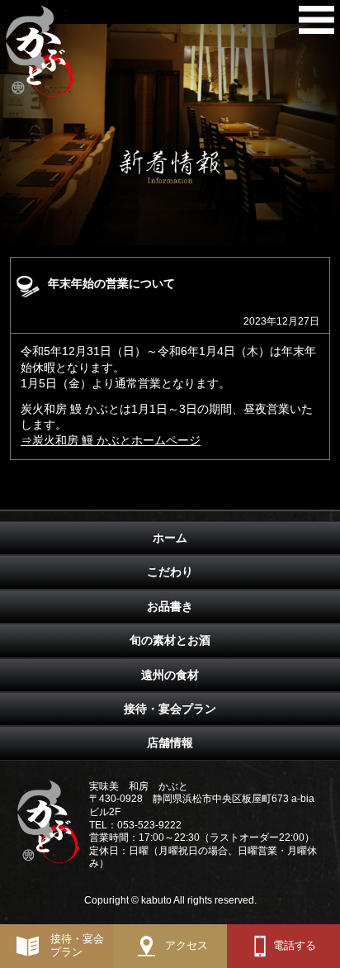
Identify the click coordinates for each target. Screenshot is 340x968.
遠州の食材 (170, 674)
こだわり (170, 571)
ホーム (170, 537)
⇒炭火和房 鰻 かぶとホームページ (111, 440)
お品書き (170, 606)
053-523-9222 (149, 825)
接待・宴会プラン (170, 708)
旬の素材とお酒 (170, 640)
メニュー (316, 23)
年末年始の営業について (111, 283)
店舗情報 (170, 742)
